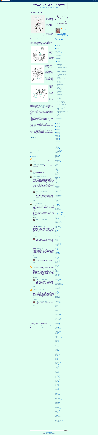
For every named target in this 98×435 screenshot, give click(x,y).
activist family (57, 161)
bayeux (56, 169)
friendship (56, 261)
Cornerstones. (57, 196)
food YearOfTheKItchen (59, 254)
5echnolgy (57, 156)
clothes (56, 191)
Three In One (59, 92)
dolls (56, 223)
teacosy (56, 372)
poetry (56, 336)
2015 (57, 130)
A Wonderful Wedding (60, 84)
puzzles (56, 340)
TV (55, 393)
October (58, 55)
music (56, 311)
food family (57, 253)
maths (56, 306)
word (56, 412)
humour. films (57, 288)
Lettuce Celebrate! (60, 105)
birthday (56, 172)
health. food (57, 274)
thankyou (56, 380)
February (58, 118)
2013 (57, 133)
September (59, 57)
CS (55, 217)
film (55, 248)
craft (56, 204)
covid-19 (56, 203)
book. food (57, 178)
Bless (34, 158)
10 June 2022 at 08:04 (43, 238)
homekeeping (57, 283)
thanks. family (57, 379)
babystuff (56, 168)
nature (56, 315)
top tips (56, 386)
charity (56, 182)
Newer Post (32, 325)
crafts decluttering (58, 212)
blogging (56, 174)
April (58, 115)
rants (56, 345)
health (56, 271)
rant (55, 344)
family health (57, 244)
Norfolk (56, 327)
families (56, 239)
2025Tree (56, 152)
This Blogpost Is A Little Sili (61, 74)
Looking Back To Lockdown (61, 71)
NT (55, 329)
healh (56, 270)
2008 (57, 141)
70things (56, 157)
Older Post (52, 325)
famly (56, 245)
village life (57, 398)
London (56, 300)
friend (56, 258)
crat (55, 213)
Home (42, 325)
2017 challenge (57, 151)
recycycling (57, 353)
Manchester (57, 302)
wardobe (56, 403)
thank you (56, 375)
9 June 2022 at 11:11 (43, 191)
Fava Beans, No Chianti (61, 95)
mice (56, 307)
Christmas (57, 187)
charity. (56, 183)
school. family (57, 362)
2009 (57, 139)
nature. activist (57, 318)
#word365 (56, 148)
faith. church (57, 235)
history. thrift (57, 276)
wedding (56, 410)
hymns (56, 292)
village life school (58, 399)
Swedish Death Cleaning (44, 105)
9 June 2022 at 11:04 (44, 176)
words (56, 415)
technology (57, 373)
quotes (56, 341)
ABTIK (56, 159)
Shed (56, 367)
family (56, 241)
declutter (56, 219)
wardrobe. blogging (58, 406)
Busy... (58, 72)
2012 (57, 135)
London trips (57, 301)
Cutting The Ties (59, 87)
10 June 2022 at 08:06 (43, 279)
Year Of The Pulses (58, 419)
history (56, 275)
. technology (57, 146)
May (58, 114)
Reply (34, 161)
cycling (56, 218)
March (58, 117)
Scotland (56, 366)
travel (56, 389)
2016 (57, 129)
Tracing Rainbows (49, 5)
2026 (57, 45)
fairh (56, 232)
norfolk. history (57, 328)
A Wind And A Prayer (60, 75)
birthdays (56, 173)
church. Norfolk (57, 190)
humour (56, 287)
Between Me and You (36, 176)
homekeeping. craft (58, 284)
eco (55, 230)
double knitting (57, 226)
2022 (57, 51)
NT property (57, 331)
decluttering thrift (58, 222)
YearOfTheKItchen (58, 420)
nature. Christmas (58, 319)
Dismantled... (59, 100)
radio (56, 342)
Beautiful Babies (59, 91)
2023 (57, 49)
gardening (56, 266)
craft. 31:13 (57, 205)
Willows (56, 411)
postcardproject (57, 337)
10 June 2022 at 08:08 (43, 301)
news (56, 320)
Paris (56, 333)
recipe (56, 346)
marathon (56, 305)
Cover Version (57, 199)
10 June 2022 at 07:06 (40, 289)
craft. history (57, 208)
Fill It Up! (58, 85)
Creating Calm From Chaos (61, 97)
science (56, 364)
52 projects (57, 155)
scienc (56, 363)
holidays (56, 280)
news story (57, 323)
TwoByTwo (57, 394)
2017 (57, 127)
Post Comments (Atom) (39, 327)
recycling (56, 350)
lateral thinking (41, 106)
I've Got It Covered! (60, 62)
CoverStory (57, 200)
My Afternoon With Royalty (61, 107)
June (58, 61)
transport (56, 388)
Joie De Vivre (59, 81)
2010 (57, 138)
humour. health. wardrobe (59, 289)
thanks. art (57, 377)
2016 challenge (57, 150)
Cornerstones (57, 195)
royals (56, 358)
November (59, 54)
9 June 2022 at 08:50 (40, 164)
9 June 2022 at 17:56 (41, 226)
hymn (56, 291)
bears (56, 170)
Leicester (56, 296)
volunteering (57, 402)
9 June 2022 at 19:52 (40, 248)
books (56, 181)
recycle (56, 349)
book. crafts (57, 177)
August (58, 58)
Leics (56, 298)
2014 (57, 132)
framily (56, 257)
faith (56, 234)
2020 (57, 123)
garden (56, 265)
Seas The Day (59, 98)
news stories (57, 322)
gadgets (56, 262)
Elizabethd (35, 164)
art (55, 165)
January (58, 120)
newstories (57, 324)
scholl (56, 359)
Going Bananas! (59, 94)
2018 (57, 126)
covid (56, 201)
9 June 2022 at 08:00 (38, 158)
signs (56, 368)
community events (58, 192)
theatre (56, 381)
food (56, 252)
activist (56, 160)
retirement (57, 354)
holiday (56, 278)
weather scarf (57, 408)
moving (56, 310)
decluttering (57, 221)
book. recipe (57, 179)
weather (56, 407)
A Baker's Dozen (59, 65)
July (58, 60)
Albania (56, 164)
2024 (57, 48)
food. (56, 256)
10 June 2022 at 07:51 (43, 219)
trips (56, 390)
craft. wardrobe (57, 209)
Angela (37, 191)
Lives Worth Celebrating (61, 69)
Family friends (57, 243)
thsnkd (56, 385)
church (56, 188)
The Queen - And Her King (61, 104)
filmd (56, 249)
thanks (56, 376)
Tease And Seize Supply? (61, 82)
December (59, 52)
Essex (56, 231)
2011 (57, 136)
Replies (35, 189)
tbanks (56, 371)
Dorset (56, 225)
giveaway (56, 267)
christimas (57, 186)
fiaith (56, 247)
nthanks (56, 332)
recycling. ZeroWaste (58, 351)
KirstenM (34, 289)
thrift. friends (57, 384)
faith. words (57, 236)
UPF (56, 397)
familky (56, 240)
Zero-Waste (57, 421)
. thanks (56, 147)
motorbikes (57, 309)
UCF (56, 395)
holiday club (57, 279)
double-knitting (57, 227)
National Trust (57, 314)
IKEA (56, 293)
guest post (57, 269)
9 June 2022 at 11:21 (38, 203)
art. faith (56, 166)
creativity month (58, 214)
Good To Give (59, 64)
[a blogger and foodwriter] (37, 38)
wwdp (56, 417)
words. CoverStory (58, 416)
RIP (55, 355)
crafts (56, 210)
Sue (34, 203)
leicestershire (57, 297)
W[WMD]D (59, 77)
